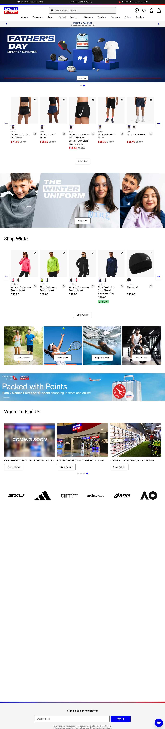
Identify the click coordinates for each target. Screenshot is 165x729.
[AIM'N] (69, 495)
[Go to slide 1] (81, 85)
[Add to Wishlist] (35, 100)
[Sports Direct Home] (11, 10)
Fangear (114, 17)
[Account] (151, 10)
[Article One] (95, 495)
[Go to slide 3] (84, 473)
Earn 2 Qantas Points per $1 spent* (135, 2)
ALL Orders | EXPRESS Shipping (81, 2)
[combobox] (82, 10)
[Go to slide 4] (87, 473)
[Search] (52, 10)
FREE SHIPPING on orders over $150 (30, 2)
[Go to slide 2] (84, 85)
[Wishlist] (144, 10)
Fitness (87, 17)
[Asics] (122, 495)
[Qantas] (82, 387)
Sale (127, 17)
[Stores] (137, 10)
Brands (139, 17)
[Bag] (159, 10)
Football (62, 17)
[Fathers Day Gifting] (82, 54)
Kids (49, 17)
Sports (101, 17)
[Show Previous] (6, 123)
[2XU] (16, 495)
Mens (23, 17)
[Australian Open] (148, 495)
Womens (37, 17)
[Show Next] (159, 123)
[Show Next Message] (159, 24)
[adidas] (43, 495)
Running (73, 17)
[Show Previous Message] (6, 24)
